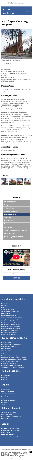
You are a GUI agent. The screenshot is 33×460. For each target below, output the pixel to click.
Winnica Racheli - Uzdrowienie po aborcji (12, 367)
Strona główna (7, 12)
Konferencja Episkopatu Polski (10, 428)
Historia (6, 224)
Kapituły (3, 395)
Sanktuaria (7, 217)
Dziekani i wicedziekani (7, 391)
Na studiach (4, 397)
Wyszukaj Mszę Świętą (16, 270)
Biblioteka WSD (5, 313)
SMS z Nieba (4, 354)
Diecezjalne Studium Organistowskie (11, 317)
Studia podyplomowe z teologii (10, 319)
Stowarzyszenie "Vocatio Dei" (9, 361)
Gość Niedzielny (5, 375)
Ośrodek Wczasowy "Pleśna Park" (10, 328)
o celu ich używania (17, 453)
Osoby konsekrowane (11, 211)
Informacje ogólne (10, 202)
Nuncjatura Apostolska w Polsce (10, 430)
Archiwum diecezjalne (7, 309)
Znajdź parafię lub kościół (8, 412)
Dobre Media (5, 379)
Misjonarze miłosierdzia (8, 400)
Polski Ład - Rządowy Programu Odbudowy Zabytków (14, 237)
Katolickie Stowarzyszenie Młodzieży (11, 344)
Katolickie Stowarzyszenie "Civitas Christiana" (14, 359)
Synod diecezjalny (9, 233)
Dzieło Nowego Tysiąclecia (8, 434)
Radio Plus (4, 377)
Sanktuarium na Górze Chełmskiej (11, 322)
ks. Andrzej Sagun (8, 90)
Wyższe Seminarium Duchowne (10, 311)
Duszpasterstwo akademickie (9, 352)
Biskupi (6, 205)
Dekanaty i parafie (22, 12)
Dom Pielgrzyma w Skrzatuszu (9, 330)
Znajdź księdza (5, 389)
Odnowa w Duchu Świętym (8, 346)
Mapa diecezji (8, 227)
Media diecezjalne (9, 221)
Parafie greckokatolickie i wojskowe (15, 230)
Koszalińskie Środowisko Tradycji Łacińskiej (13, 357)
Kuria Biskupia (5, 303)
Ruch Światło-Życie (6, 342)
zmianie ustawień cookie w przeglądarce (14, 454)
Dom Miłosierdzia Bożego (8, 363)
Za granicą (4, 398)
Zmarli (3, 404)
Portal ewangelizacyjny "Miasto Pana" (12, 365)
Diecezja (14, 12)
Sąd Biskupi (4, 305)
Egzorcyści (4, 402)
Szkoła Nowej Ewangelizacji (9, 355)
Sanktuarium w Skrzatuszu (8, 321)
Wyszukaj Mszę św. (6, 414)
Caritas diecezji (5, 307)
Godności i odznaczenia (8, 393)
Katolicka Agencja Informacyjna (10, 436)
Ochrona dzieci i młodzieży (8, 334)
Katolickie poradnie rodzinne (9, 332)
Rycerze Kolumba (6, 350)
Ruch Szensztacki (6, 348)
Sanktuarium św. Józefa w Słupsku (11, 324)
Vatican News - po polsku (8, 438)
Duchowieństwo (9, 208)
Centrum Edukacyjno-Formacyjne (10, 326)
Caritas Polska (5, 432)
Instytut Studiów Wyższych (8, 315)
